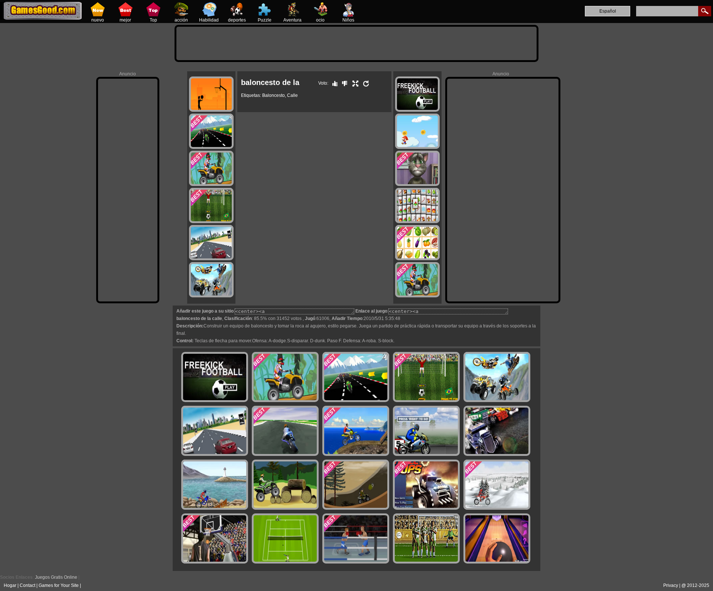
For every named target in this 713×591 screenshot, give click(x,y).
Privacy (670, 585)
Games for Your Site (59, 585)
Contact (27, 585)
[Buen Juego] (333, 83)
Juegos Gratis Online (56, 577)
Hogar (10, 585)
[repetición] (364, 83)
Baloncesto (273, 95)
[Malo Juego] (343, 83)
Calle (292, 95)
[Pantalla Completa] (353, 83)
